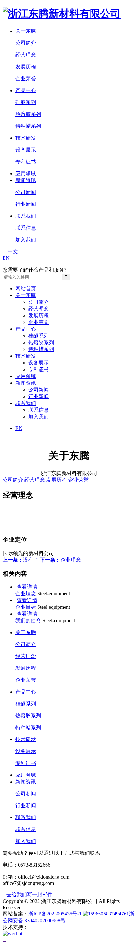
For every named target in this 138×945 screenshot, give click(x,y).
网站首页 (25, 288)
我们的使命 (28, 620)
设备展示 (25, 150)
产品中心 (25, 90)
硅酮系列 (25, 102)
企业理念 (60, 560)
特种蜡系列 (28, 126)
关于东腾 (25, 31)
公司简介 (25, 43)
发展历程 (25, 66)
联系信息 (25, 228)
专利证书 (25, 161)
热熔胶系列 (28, 114)
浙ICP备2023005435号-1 (55, 913)
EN (6, 258)
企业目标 (25, 607)
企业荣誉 (25, 78)
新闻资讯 (25, 180)
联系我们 (25, 216)
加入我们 (25, 239)
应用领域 (25, 173)
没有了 (21, 560)
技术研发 (25, 138)
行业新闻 (25, 204)
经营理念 (25, 54)
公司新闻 (25, 192)
